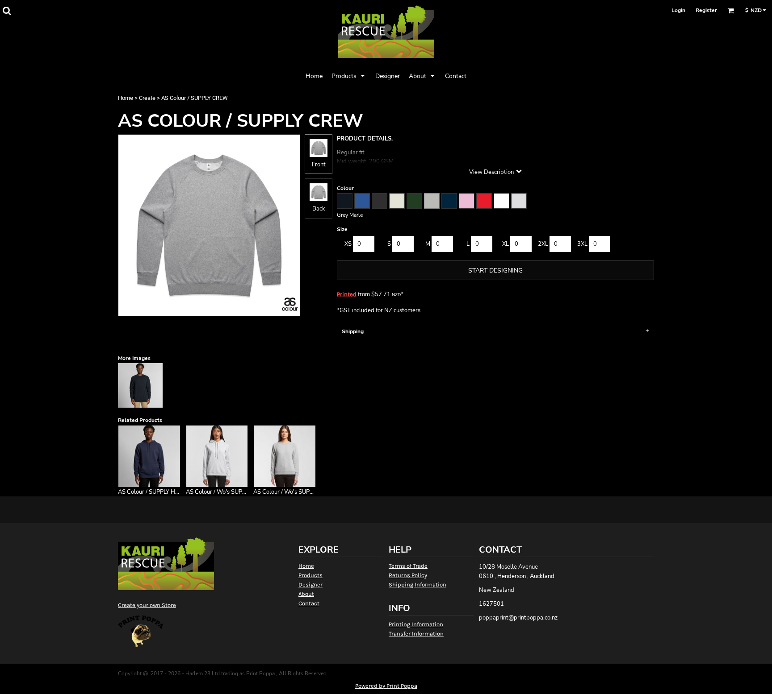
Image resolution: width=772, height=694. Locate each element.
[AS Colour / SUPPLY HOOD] (149, 456)
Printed (347, 294)
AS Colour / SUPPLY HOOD (153, 492)
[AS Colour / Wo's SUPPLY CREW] (284, 456)
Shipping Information (417, 584)
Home (125, 98)
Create (147, 98)
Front (319, 165)
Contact (308, 603)
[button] (6, 10)
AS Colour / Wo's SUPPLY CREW (295, 492)
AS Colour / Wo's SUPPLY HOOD (228, 492)
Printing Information (416, 624)
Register (706, 10)
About (306, 594)
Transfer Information (416, 633)
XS (348, 244)
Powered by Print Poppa (386, 685)
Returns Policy (408, 575)
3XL (582, 244)
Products (310, 575)
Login (678, 10)
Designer (310, 584)
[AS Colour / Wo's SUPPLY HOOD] (217, 456)
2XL (543, 244)
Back (318, 209)
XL (505, 244)
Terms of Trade (408, 565)
